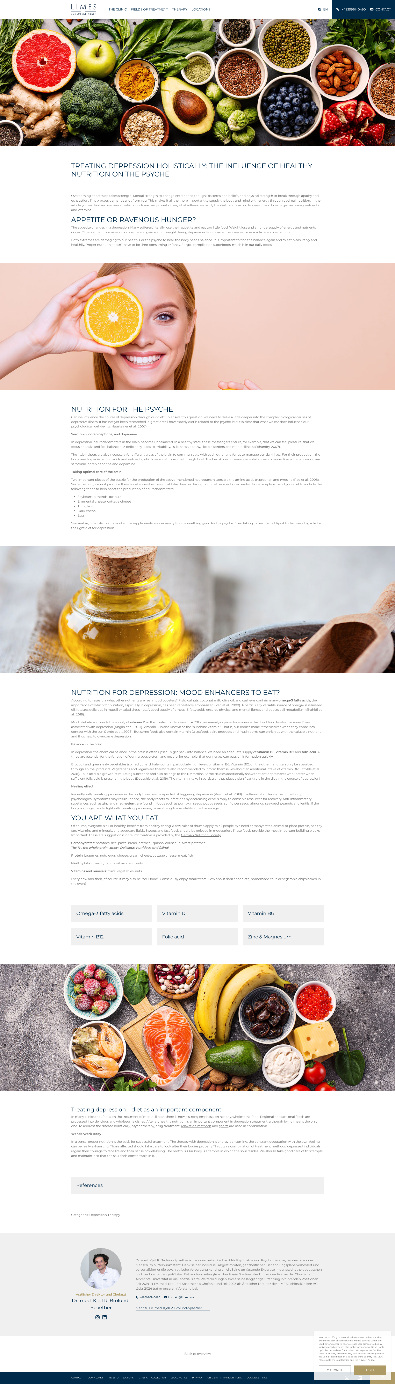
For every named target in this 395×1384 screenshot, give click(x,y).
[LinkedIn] (104, 1317)
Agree (370, 1370)
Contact (76, 1377)
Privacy (197, 1377)
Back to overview (197, 1354)
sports (223, 1126)
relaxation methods (196, 1126)
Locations (201, 9)
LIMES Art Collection (152, 1377)
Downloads (95, 1377)
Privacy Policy (366, 1360)
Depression (98, 1215)
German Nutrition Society (201, 835)
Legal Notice (179, 1377)
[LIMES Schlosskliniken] (83, 9)
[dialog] (352, 1355)
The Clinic (118, 9)
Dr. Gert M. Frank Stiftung (224, 1377)
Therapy (179, 9)
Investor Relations (121, 1377)
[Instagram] (97, 1317)
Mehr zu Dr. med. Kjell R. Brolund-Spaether (169, 1308)
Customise (335, 1370)
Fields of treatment (149, 9)
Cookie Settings (257, 1377)
